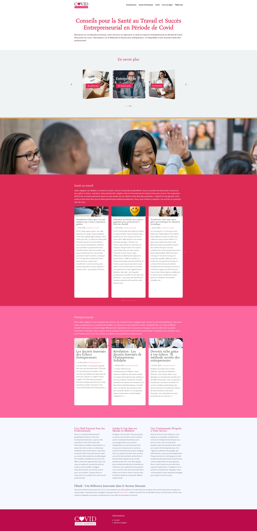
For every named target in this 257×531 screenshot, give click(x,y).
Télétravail (179, 5)
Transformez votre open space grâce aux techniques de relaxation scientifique (128, 222)
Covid (157, 5)
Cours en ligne (167, 5)
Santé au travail (83, 186)
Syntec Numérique (146, 5)
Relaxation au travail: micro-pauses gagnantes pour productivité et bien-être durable (91, 222)
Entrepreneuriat (83, 317)
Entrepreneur (131, 5)
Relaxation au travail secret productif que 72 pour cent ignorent (162, 222)
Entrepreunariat (95, 365)
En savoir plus (92, 85)
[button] (71, 84)
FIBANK (103, 490)
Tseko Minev (124, 492)
